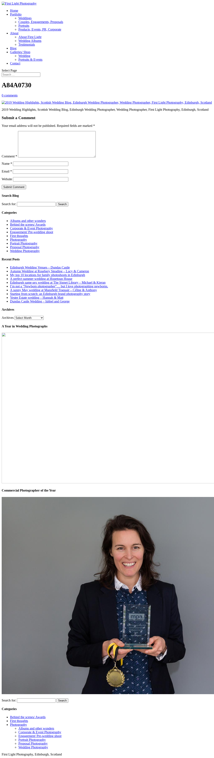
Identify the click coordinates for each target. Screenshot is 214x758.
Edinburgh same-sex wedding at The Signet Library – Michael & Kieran (58, 282)
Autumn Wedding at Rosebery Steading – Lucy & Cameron (49, 271)
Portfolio (16, 14)
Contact (15, 63)
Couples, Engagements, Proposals (40, 22)
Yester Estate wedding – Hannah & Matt (36, 297)
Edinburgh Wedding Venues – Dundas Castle (40, 267)
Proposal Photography (24, 247)
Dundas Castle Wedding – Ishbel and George (40, 301)
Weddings (25, 18)
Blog (13, 48)
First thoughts (19, 236)
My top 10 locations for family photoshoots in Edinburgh (47, 275)
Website (7, 179)
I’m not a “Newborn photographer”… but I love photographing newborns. (59, 286)
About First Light (29, 37)
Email (7, 171)
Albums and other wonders (28, 221)
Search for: (9, 204)
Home (14, 10)
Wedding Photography (25, 251)
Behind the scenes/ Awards (28, 224)
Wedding (24, 56)
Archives (8, 317)
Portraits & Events (30, 59)
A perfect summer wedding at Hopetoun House (41, 279)
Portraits (23, 25)
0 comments (10, 95)
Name (7, 163)
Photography (18, 239)
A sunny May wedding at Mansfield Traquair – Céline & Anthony (53, 290)
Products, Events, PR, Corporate (39, 29)
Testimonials (26, 44)
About (14, 33)
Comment (9, 156)
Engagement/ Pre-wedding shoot (31, 232)
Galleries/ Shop (20, 52)
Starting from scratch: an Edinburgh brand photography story (50, 294)
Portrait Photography (23, 243)
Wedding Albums (29, 40)
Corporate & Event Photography (31, 228)
